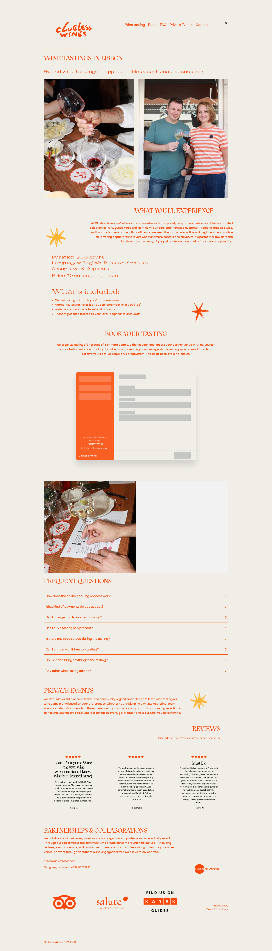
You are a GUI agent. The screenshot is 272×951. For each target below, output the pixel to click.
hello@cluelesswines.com (95, 448)
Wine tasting (135, 25)
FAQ (163, 25)
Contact (202, 25)
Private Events (181, 25)
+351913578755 (95, 444)
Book (152, 25)
